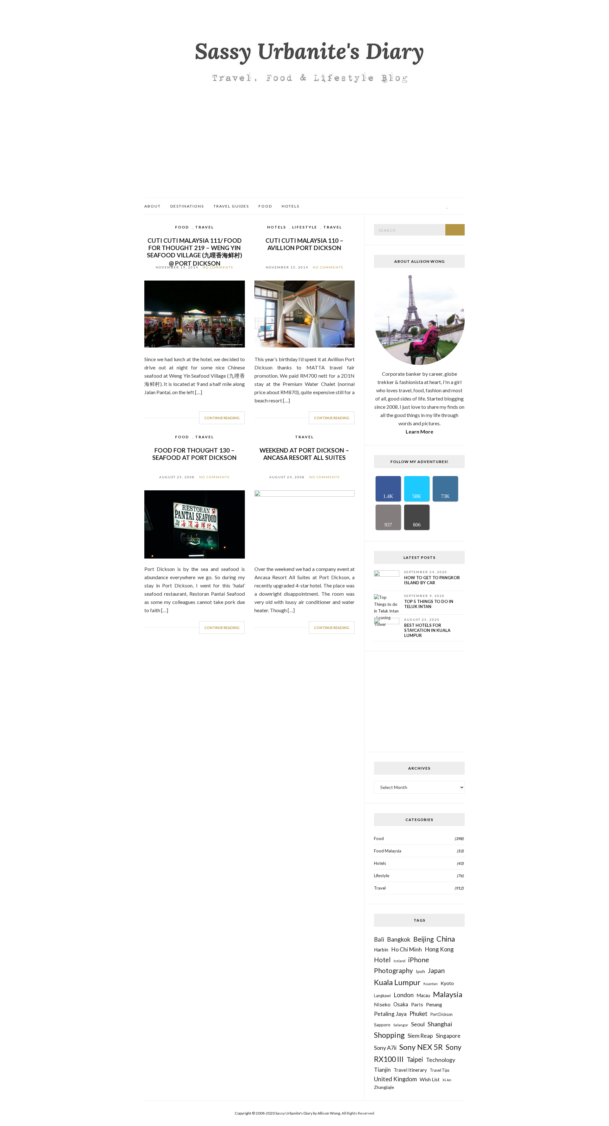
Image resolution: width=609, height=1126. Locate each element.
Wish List (430, 1079)
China (445, 938)
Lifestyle (304, 227)
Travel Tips (439, 1070)
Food (265, 206)
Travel (204, 227)
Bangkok (398, 939)
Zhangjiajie (384, 1087)
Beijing (423, 939)
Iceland (399, 961)
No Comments (218, 267)
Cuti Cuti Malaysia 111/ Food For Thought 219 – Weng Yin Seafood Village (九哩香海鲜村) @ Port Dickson (194, 252)
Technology (440, 1059)
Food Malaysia (387, 850)
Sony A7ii (385, 1047)
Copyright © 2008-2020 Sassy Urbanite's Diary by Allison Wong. (288, 1113)
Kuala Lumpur (397, 982)
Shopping (389, 1034)
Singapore (448, 1035)
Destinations (187, 206)
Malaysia (447, 994)
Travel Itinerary (410, 1070)
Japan (436, 970)
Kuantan (430, 983)
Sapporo (382, 1024)
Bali (379, 939)
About (152, 206)
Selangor (400, 1025)
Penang (434, 1004)
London (404, 994)
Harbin (381, 949)
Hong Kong (439, 949)
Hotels (290, 206)
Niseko (382, 1004)
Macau (423, 995)
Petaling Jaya (390, 1013)
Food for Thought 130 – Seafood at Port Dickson (194, 454)
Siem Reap (420, 1035)
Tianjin (382, 1069)
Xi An (446, 1079)
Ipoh (420, 971)
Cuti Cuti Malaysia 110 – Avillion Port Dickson (304, 244)
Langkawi (382, 995)
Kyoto (447, 983)
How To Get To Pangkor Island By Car (432, 580)
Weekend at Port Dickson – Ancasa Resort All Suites (304, 454)
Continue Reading (221, 418)
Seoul (418, 1024)
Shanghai (440, 1024)
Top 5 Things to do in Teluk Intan (428, 604)
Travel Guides (231, 206)
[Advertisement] (304, 150)
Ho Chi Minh (406, 949)
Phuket (418, 1013)
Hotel (382, 960)
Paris (417, 1004)
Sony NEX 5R (421, 1046)
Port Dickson (441, 1014)
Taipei (415, 1059)
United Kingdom (395, 1079)
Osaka (400, 1004)
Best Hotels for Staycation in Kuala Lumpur (427, 630)
